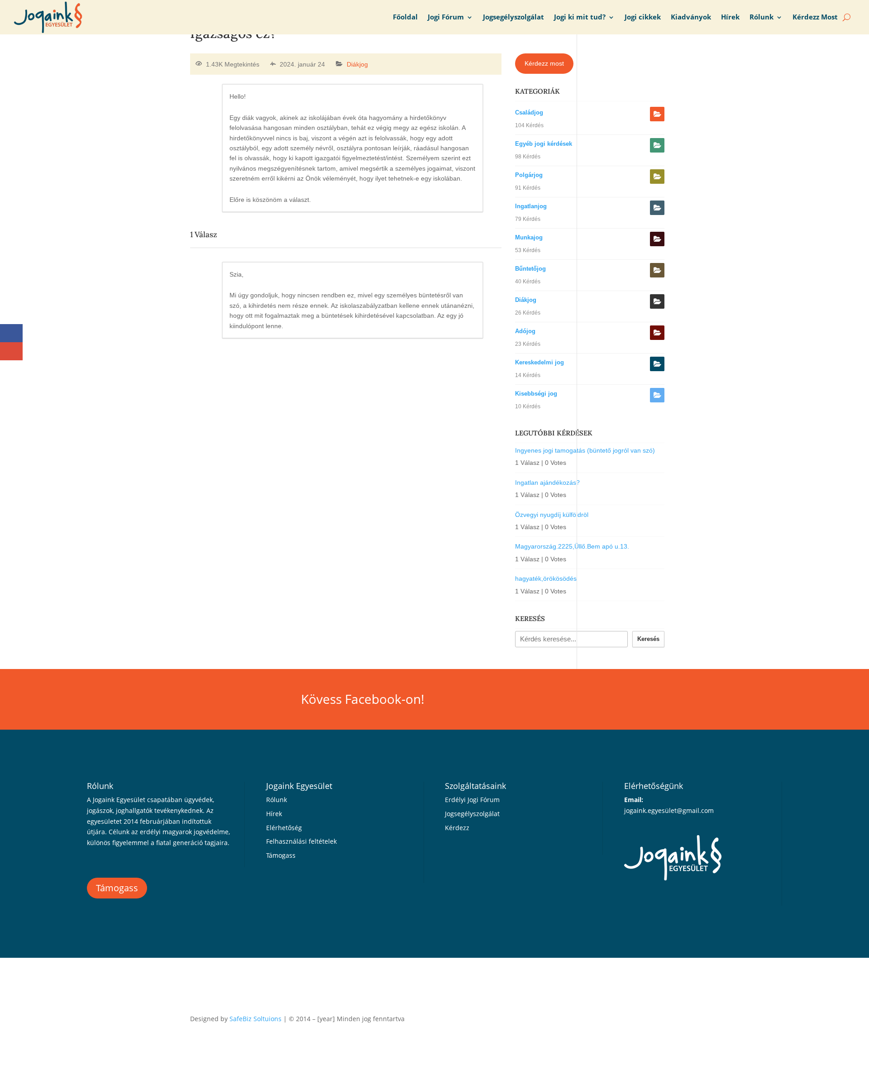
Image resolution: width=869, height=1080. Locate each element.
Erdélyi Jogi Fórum (472, 799)
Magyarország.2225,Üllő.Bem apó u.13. (572, 546)
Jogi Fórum (446, 17)
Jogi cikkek (643, 17)
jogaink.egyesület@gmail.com (669, 810)
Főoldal (405, 17)
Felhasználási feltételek (301, 841)
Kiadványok (691, 17)
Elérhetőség (284, 827)
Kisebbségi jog (536, 393)
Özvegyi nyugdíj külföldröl (551, 514)
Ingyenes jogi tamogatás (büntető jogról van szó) (585, 450)
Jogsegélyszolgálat (513, 17)
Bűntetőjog (530, 268)
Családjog (529, 112)
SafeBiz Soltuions (255, 1018)
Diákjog (357, 64)
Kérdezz (457, 827)
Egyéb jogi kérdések (543, 143)
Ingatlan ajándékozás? (547, 482)
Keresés (648, 639)
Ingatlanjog (531, 206)
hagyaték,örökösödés (546, 578)
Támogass (117, 888)
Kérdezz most (544, 63)
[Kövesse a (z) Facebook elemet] (671, 1017)
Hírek (730, 17)
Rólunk (762, 17)
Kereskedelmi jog (539, 362)
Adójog (525, 331)
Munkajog (529, 237)
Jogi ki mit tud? (580, 17)
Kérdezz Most (815, 17)
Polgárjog (529, 175)
